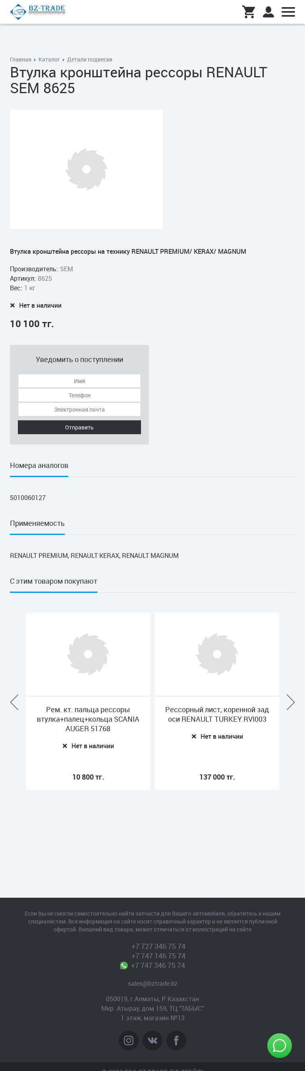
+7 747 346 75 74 (158, 965)
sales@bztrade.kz (153, 983)
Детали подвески (89, 59)
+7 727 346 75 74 (158, 946)
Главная (20, 59)
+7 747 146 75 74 (158, 955)
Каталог (49, 59)
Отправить (79, 427)
